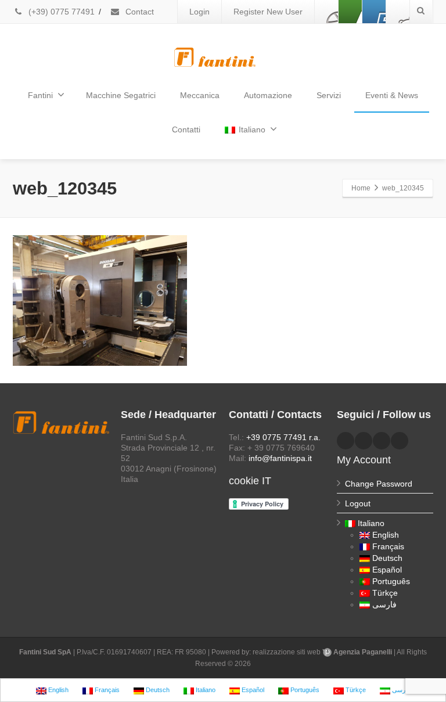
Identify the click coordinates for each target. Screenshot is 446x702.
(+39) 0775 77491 (60, 11)
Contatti (186, 129)
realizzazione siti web (287, 652)
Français (388, 546)
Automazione (268, 95)
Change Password (378, 483)
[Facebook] (326, 11)
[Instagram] (397, 11)
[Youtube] (374, 11)
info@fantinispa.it (280, 458)
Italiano (252, 129)
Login (199, 11)
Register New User (268, 11)
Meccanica (200, 95)
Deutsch (387, 558)
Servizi (328, 95)
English (385, 534)
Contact (138, 11)
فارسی (384, 604)
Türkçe (385, 592)
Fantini (40, 95)
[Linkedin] (350, 11)
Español (387, 569)
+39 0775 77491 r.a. (283, 437)
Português (391, 581)
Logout (358, 503)
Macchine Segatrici (121, 95)
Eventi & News (391, 95)
